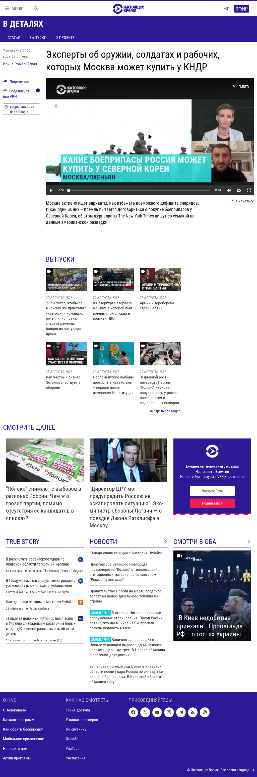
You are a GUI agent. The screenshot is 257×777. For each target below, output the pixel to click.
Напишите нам (15, 748)
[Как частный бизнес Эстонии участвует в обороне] (66, 353)
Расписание (76, 758)
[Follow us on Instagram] (169, 712)
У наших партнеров (82, 719)
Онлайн (72, 739)
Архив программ (17, 758)
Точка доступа (78, 710)
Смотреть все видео (165, 411)
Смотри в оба (194, 542)
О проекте (65, 37)
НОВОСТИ (103, 542)
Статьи (14, 37)
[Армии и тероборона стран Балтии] (160, 279)
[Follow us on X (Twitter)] (145, 712)
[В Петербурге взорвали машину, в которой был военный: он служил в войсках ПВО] (113, 279)
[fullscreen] (249, 190)
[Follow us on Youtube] (157, 712)
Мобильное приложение (23, 739)
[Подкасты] (204, 712)
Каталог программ (18, 719)
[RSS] (193, 712)
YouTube (73, 748)
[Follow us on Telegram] (181, 712)
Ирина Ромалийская (20, 64)
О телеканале (14, 710)
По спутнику (76, 729)
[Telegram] (226, 9)
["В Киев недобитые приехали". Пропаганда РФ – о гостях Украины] (212, 595)
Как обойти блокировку (23, 729)
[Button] (16, 83)
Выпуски (37, 37)
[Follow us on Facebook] (133, 712)
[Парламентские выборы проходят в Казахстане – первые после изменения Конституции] (113, 353)
